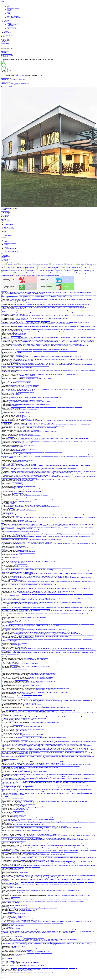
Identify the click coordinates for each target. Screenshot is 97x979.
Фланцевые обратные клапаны (30, 332)
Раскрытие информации (13, 16)
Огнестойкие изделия (18, 964)
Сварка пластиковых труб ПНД (76, 845)
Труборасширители (17, 846)
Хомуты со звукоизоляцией (17, 710)
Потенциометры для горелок (80, 389)
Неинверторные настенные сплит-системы (45, 692)
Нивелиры (38, 878)
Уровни (33, 878)
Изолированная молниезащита (60, 778)
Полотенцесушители (18, 633)
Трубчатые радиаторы (61, 602)
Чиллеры (8, 696)
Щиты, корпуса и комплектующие (28, 748)
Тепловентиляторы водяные (47, 468)
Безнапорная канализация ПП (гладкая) (58, 536)
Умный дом (11, 793)
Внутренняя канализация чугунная (69, 534)
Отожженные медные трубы (25, 505)
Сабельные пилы (49, 875)
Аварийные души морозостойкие (50, 968)
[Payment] (5, 215)
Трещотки (65, 890)
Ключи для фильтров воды (66, 438)
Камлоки (8, 531)
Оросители (10, 958)
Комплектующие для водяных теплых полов (17, 609)
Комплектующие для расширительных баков (36, 495)
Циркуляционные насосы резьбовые (37, 349)
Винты (30, 716)
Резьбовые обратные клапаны (64, 332)
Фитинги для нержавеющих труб (23, 525)
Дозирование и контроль (21, 822)
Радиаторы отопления (19, 602)
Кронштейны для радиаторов (43, 598)
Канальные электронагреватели (26, 486)
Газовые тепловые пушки (41, 479)
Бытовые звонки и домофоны (24, 771)
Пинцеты (9, 927)
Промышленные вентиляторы (63, 472)
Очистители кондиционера (68, 701)
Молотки (9, 894)
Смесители (10, 639)
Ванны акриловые (27, 629)
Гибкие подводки (15, 516)
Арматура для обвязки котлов (72, 581)
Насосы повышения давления (25, 360)
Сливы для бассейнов (18, 811)
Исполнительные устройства (26, 338)
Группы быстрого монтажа (23, 573)
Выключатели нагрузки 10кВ (81, 781)
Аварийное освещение (22, 785)
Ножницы (87, 875)
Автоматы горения (32, 389)
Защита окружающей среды (14, 17)
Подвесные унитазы (27, 630)
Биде (5, 628)
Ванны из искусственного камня (49, 629)
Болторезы (69, 839)
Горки (34, 817)
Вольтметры (40, 774)
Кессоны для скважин (83, 370)
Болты (27, 716)
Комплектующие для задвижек (52, 297)
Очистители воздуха (17, 487)
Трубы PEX (11, 504)
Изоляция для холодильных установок (32, 685)
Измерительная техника (20, 878)
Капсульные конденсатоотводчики (55, 341)
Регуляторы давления (18, 315)
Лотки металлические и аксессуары (66, 742)
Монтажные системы (18, 626)
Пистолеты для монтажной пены (27, 910)
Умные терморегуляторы (74, 793)
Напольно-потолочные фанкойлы (76, 465)
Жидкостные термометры (21, 401)
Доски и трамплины (48, 819)
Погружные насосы (17, 359)
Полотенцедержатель (57, 648)
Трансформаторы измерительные (9, 775)
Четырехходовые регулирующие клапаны (78, 304)
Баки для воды (13, 662)
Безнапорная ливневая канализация (52, 539)
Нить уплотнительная (38, 729)
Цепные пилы (79, 899)
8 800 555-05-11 (5, 42)
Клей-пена (26, 737)
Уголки (60, 716)
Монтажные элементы (19, 716)
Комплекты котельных (19, 559)
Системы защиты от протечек (25, 337)
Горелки (8, 568)
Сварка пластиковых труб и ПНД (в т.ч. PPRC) (38, 845)
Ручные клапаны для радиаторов (82, 322)
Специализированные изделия (25, 637)
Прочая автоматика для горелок (25, 390)
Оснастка (9, 857)
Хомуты (8, 710)
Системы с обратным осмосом (59, 441)
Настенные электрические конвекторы (41, 772)
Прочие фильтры (91, 441)
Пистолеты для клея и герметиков (28, 909)
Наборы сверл (4, 858)
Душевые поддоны (49, 635)
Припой (11, 843)
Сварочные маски (45, 921)
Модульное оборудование (21, 744)
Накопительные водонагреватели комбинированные (31, 590)
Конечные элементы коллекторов (61, 454)
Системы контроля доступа (51, 767)
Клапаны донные (7, 544)
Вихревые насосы (15, 353)
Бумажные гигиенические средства (61, 939)
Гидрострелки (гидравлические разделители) (74, 573)
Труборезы (10, 838)
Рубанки (24, 916)
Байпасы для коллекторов (34, 456)
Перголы (34, 830)
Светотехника (12, 785)
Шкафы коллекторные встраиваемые (34, 452)
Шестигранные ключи (41, 890)
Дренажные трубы (28, 660)
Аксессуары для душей (38, 824)
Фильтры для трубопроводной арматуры (33, 340)
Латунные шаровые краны (70, 292)
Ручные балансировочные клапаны (39, 312)
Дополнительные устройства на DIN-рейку (29, 745)
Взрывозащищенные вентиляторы (76, 471)
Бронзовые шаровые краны (84, 292)
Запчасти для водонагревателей (13, 595)
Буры (27, 857)
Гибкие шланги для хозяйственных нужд (48, 517)
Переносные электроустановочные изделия (76, 751)
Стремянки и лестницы (70, 901)
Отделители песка (16, 667)
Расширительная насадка (67, 847)
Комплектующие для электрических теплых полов (19, 611)
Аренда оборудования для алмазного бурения (82, 944)
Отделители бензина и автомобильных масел (37, 666)
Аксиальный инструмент (21, 847)
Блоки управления (65, 817)
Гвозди (7, 906)
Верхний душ (65, 652)
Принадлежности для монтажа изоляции (33, 686)
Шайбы (64, 716)
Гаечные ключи (50, 835)
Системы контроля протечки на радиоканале (44, 337)
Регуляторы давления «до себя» (73, 315)
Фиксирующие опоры (48, 711)
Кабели (23, 740)
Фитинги (9, 524)
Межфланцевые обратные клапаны (47, 332)
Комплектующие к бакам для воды (29, 663)
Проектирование (11, 25)
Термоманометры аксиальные (28, 404)
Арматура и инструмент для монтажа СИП (39, 741)
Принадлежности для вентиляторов (33, 472)
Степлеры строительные (20, 905)
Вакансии (9, 9)
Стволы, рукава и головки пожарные (30, 962)
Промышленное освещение (8, 786)
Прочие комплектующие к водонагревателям (70, 594)
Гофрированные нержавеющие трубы (49, 506)
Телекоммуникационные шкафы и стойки (68, 766)
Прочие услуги (13, 947)
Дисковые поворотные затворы (26, 295)
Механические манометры (35, 400)
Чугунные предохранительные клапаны (85, 329)
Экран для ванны (62, 629)
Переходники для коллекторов (85, 456)
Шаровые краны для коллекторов (79, 454)
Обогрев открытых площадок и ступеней (32, 792)
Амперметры (33, 774)
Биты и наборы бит (21, 857)
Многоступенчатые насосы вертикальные (64, 363)
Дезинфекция (12, 826)
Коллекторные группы (19, 450)
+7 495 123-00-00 (5, 39)
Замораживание (14, 883)
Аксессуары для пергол (43, 830)
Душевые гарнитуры (56, 652)
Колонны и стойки (44, 751)
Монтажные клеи (53, 737)
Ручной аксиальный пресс (35, 847)
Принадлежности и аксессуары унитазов (57, 630)
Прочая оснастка (91, 857)
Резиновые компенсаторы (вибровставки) (28, 345)
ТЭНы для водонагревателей (50, 594)
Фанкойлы (10, 465)
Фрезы (69, 857)
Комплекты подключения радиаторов (61, 598)
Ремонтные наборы (17, 733)
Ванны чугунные (36, 629)
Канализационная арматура (23, 543)
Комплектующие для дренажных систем (43, 660)
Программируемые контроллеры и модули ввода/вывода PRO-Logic (64, 420)
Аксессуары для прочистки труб (74, 879)
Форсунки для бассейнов (21, 809)
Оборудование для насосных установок (71, 356)
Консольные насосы (17, 357)
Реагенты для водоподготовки (25, 442)
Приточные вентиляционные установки (42, 473)
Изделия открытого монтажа (57, 751)
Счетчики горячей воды (24, 397)
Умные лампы (21, 794)
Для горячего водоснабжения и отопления (26, 514)
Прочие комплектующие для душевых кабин (58, 636)
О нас (8, 5)
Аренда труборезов (29, 942)
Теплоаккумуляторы (17, 592)
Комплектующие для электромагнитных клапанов (27, 327)
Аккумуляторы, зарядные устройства (30, 882)
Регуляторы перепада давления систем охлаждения (41, 681)
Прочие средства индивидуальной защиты (29, 867)
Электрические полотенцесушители (48, 633)
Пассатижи (56, 839)
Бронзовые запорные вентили (41, 299)
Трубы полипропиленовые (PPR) (27, 499)
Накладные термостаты (33, 385)
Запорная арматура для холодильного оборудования (42, 673)
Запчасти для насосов (18, 368)
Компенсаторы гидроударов (61, 345)
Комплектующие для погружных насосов (81, 359)
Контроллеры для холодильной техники (33, 682)
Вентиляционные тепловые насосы (63, 577)
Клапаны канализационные (67, 543)
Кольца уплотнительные (20, 730)
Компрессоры (12, 918)
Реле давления (38, 364)
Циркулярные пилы (40, 875)
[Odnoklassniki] (4, 258)
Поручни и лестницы (18, 816)
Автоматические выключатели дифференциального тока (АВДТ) (45, 744)
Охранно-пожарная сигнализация (34, 767)
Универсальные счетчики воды (52, 397)
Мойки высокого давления (15, 901)
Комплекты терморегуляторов (41, 323)
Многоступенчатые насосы (23, 363)
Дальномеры (44, 878)
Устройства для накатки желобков (28, 893)
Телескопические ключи (17, 837)
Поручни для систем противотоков (22, 819)
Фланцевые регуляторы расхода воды (57, 318)
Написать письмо (12, 213)
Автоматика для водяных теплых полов (34, 607)
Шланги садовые (15, 517)
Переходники (31, 786)
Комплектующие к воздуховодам (27, 464)
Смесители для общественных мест (47, 639)
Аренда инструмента (12, 28)
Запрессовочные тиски (80, 847)
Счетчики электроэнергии (88, 774)
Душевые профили (42, 636)
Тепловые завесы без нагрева (88, 476)
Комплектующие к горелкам (54, 568)
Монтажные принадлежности (25, 547)
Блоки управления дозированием (86, 822)
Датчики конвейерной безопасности (30, 430)
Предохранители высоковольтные (41, 782)
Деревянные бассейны (19, 812)
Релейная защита (66, 782)
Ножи (6, 888)
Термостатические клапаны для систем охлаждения (41, 674)
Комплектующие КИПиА (21, 424)
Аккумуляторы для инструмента (48, 882)
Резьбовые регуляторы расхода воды (37, 318)
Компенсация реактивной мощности (26, 789)
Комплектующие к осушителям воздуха (32, 484)
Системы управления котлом (48, 387)
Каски (67, 884)
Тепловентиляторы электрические (31, 468)
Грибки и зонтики (55, 817)
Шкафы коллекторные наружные (53, 452)
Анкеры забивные (27, 712)
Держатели (74, 939)
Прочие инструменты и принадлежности (33, 873)
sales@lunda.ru (4, 37)
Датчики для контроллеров (23, 382)
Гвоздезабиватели (15, 902)
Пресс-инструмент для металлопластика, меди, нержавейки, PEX (53, 850)
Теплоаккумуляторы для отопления (32, 592)
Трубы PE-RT (12, 502)
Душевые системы (16, 652)
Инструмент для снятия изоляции (44, 755)
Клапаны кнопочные (63, 424)
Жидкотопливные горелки (17, 568)
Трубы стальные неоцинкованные (28, 510)
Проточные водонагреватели (24, 591)
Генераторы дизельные (20, 908)
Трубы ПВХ (11, 513)
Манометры (11, 400)
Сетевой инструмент (73, 856)
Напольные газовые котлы (24, 561)
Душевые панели (45, 652)
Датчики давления (16, 408)
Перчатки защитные (52, 865)
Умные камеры (54, 793)
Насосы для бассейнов (55, 828)
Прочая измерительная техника (65, 878)
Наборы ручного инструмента (54, 890)
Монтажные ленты (41, 716)
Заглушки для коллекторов (21, 456)
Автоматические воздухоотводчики (45, 344)
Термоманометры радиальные (43, 404)
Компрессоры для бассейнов (49, 827)
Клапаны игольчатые (34, 424)
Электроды (53, 921)
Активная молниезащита (24, 778)
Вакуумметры (12, 403)
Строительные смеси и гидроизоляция (32, 726)
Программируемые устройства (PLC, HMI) (35, 420)
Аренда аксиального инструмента (15, 943)
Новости (9, 13)
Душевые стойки (36, 652)
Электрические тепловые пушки (56, 479)
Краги (39, 921)
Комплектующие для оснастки (79, 857)
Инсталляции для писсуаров (35, 624)
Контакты (6, 29)
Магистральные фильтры (34, 441)
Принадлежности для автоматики (28, 386)
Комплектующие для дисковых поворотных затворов (26, 296)
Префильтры (45, 828)
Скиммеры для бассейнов (21, 808)
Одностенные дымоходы (31, 576)
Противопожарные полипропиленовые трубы (38, 951)
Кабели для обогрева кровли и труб (80, 613)
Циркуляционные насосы (21, 349)
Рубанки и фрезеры (17, 916)
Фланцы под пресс (88, 527)
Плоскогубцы (49, 839)
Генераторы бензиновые (32, 908)
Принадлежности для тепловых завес (27, 478)
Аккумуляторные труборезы (41, 838)
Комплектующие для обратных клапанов (83, 332)
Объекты (9, 10)
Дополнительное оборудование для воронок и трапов (30, 542)
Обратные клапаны (17, 332)
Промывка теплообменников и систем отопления (40, 378)
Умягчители (11, 437)
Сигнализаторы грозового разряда (17, 779)
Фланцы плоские (15, 527)
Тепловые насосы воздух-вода (45, 577)
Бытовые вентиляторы (49, 472)
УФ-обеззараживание (21, 826)
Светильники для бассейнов (36, 801)
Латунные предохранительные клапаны (43, 329)
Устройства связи (15, 411)
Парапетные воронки (76, 540)
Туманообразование (17, 820)
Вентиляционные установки (24, 473)
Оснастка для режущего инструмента (57, 857)
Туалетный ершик (14, 651)
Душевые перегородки (22, 636)
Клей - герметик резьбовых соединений (32, 734)
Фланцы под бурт (57, 527)
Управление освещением (21, 786)
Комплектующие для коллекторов (28, 454)
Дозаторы (30, 822)
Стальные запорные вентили (72, 299)
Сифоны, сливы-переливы (82, 543)
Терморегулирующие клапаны (25, 671)
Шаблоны (64, 777)
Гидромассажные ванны (15, 629)
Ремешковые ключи (6, 837)
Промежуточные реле (48, 418)
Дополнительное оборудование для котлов (12, 583)
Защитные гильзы (74, 424)
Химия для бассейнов (18, 798)
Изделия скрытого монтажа (68, 749)
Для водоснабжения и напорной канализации (49, 514)
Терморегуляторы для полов (77, 610)
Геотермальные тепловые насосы (28, 577)
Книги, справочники (18, 868)
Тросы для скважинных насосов (69, 370)
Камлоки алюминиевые (17, 531)
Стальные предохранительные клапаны (64, 329)
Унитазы (8, 630)
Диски (31, 857)
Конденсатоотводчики (19, 341)
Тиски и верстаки (15, 897)
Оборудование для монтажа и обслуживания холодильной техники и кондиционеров (68, 895)
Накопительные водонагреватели (27, 588)
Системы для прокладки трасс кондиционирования (24, 701)
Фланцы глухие (66, 527)
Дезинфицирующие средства (83, 865)
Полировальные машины (21, 872)
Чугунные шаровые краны (40, 292)
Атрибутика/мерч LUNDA (25, 940)
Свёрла (14, 857)
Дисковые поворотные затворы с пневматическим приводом (56, 296)
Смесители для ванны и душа (64, 639)
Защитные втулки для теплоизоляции (51, 456)
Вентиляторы (12, 471)
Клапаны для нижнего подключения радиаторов (60, 322)
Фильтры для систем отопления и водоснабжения (57, 340)
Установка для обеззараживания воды (31, 435)
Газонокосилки (71, 899)
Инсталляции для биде (22, 624)
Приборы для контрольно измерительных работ (24, 756)
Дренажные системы (18, 660)
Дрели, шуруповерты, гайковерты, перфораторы (39, 856)
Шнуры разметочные (48, 860)
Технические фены (16, 914)
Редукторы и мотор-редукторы (26, 392)
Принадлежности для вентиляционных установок (26, 475)
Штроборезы (11, 898)
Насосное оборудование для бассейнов (32, 828)
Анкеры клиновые (56, 712)
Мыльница (49, 648)
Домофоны (35, 771)
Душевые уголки (11, 636)
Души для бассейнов (18, 824)
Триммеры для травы (25, 899)
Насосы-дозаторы (55, 822)
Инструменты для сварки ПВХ (26, 800)
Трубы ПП (10, 512)
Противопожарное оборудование (51, 543)
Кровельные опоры (17, 715)
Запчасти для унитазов (74, 630)
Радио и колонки (15, 903)
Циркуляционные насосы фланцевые (57, 349)
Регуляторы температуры (21, 319)
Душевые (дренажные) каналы (8, 542)
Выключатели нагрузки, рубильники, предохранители (76, 787)
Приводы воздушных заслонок (26, 460)
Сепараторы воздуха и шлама (62, 344)
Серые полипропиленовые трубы (62, 499)
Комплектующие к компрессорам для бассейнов (69, 827)
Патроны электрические (35, 785)
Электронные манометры (21, 400)
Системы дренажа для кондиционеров (82, 700)
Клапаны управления (79, 438)
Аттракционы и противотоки (24, 817)
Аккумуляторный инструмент (60, 856)
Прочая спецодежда (75, 884)
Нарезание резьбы (15, 864)
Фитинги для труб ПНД (38, 525)
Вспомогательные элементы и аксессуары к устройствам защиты (53, 789)
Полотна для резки (42, 857)
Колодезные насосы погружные (52, 359)
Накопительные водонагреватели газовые (73, 588)
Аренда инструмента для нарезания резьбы (44, 944)
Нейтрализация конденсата (44, 583)
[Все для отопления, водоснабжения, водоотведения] (2, 1)
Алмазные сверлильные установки (21, 863)
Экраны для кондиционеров (23, 693)
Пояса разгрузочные (30, 884)
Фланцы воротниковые (26, 527)
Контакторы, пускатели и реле (8, 789)
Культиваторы (86, 899)
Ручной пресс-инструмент (56, 852)
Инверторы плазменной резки (29, 921)
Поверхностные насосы (20, 355)
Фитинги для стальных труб (69, 525)
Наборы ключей (68, 835)
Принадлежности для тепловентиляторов (65, 468)
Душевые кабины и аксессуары (26, 635)
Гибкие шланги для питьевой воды (29, 517)
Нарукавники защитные (64, 865)
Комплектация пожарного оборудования (33, 965)
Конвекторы (11, 603)
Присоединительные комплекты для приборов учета (52, 426)
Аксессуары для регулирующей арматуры (60, 323)
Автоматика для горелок (21, 389)
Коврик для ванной (78, 650)
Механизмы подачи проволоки (43, 923)
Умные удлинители (12, 794)
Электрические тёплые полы (24, 610)
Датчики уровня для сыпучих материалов (45, 407)
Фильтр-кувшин (83, 441)
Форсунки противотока (37, 819)
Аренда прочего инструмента (62, 944)
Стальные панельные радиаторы (47, 602)
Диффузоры (44, 469)
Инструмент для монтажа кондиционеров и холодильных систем (52, 688)
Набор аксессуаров (24, 650)
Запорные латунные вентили (18, 300)
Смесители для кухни (31, 639)
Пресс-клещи (73, 850)
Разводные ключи (91, 835)
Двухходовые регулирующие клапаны (37, 304)
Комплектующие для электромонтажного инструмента (58, 757)
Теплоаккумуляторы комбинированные (52, 592)
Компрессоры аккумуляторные (24, 918)
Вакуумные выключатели (66, 781)
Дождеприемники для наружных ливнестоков (67, 660)
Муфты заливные (11, 742)
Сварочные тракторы (57, 923)
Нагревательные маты (37, 610)
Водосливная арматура (36, 543)
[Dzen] (4, 260)
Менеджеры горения (67, 389)
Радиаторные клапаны (19, 322)
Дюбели (84, 712)
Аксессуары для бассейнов (23, 813)
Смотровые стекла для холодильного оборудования (41, 677)
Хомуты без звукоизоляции (44, 710)
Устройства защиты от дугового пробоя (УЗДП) (52, 745)
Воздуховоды (12, 463)
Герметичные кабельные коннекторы (59, 741)
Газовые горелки (29, 568)
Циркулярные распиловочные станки (49, 876)
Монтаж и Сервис (11, 27)
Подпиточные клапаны (20, 333)
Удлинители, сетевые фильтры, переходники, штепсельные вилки (22, 751)
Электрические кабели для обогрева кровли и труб (41, 613)
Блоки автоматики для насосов (50, 364)
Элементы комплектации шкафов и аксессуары (77, 748)
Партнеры (6, 20)
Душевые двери (85, 635)
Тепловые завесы (15, 476)
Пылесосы (10, 891)
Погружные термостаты (20, 385)
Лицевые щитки (40, 884)
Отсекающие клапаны (76, 344)
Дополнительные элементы (38, 778)
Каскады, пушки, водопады (43, 817)
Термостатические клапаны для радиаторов (64, 310)
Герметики (10, 727)
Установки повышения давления (52, 356)
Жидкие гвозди (62, 737)
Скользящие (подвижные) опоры (34, 711)
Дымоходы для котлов (19, 576)
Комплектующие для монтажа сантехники (35, 617)
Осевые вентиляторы (90, 471)
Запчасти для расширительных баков (30, 497)
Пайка (6, 843)
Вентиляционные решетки (34, 469)
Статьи (8, 12)
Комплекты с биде (16, 644)
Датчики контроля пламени (45, 389)
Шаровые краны (14, 292)
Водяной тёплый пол (18, 607)
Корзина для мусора (46, 650)
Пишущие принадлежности (36, 860)
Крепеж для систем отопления (25, 719)
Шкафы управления (17, 394)
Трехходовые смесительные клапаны (36, 307)
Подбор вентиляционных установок (49, 475)
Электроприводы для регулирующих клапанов (13, 306)
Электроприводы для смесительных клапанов (12, 308)
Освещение (11, 886)
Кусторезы (64, 899)
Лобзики (82, 875)
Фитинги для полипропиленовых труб (84, 524)
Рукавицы (73, 865)
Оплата (8, 6)
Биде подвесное (20, 628)
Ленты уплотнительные (20, 729)
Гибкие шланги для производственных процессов (72, 517)
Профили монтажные (51, 716)
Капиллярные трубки (6, 426)
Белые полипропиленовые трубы (45, 499)
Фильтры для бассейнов (20, 805)
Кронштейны (12, 721)
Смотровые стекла (16, 347)
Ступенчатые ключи (40, 835)
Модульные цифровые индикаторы (72, 774)
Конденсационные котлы (51, 561)
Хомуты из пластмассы (31, 710)
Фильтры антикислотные (21, 680)
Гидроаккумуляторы (17, 493)
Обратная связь (8, 235)
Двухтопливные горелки (40, 568)
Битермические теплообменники (27, 375)
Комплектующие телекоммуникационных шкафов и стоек (42, 766)
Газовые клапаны (56, 389)
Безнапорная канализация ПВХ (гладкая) (36, 536)
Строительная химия (18, 737)
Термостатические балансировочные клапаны (84, 312)
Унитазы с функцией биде (39, 630)
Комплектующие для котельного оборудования (38, 581)
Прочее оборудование (74, 863)
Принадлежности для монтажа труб (29, 529)
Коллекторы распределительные (27, 449)
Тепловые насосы (15, 577)
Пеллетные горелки (67, 568)
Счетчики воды (14, 397)
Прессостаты (11, 383)
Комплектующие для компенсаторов (78, 345)
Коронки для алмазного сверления (77, 861)
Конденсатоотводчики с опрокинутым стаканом (24, 342)
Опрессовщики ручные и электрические (33, 853)
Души (25, 824)
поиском (39, 75)
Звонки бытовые (43, 771)
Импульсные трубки (84, 424)
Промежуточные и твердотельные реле (32, 418)
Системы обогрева (16, 792)
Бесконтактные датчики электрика (29, 409)
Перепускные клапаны (19, 334)
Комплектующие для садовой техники (41, 901)
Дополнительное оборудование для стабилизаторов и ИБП (47, 761)
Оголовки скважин (38, 370)
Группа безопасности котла (58, 581)
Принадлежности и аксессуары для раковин (36, 620)
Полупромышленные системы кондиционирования (41, 699)
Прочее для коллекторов (7, 457)
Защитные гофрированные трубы (28, 521)
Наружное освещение (84, 785)
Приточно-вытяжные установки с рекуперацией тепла (67, 473)
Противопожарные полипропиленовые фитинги (39, 953)
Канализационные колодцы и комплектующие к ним (14, 538)
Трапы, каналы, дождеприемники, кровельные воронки (45, 540)
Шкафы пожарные (16, 955)
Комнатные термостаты (51, 607)
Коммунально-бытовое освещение (70, 785)
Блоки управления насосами (68, 828)
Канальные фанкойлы (30, 465)
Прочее (69, 777)
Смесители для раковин (19, 639)
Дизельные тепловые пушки (27, 479)
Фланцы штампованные (17, 528)
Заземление (48, 778)
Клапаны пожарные (17, 959)
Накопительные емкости (20, 669)
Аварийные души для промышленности (30, 968)
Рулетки (29, 878)
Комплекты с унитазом (20, 647)
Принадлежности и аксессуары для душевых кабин (67, 635)
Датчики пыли (78, 407)
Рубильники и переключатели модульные (50, 746)
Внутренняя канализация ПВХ (52, 534)
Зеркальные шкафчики (50, 632)
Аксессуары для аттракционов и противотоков (82, 817)
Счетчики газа (13, 398)
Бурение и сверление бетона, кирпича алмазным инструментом (51, 861)
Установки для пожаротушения (26, 950)
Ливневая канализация (19, 539)
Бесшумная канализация (20, 535)
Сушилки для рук (15, 621)
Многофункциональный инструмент (30, 920)
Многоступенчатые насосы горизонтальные (41, 363)
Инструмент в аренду (18, 942)
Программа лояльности (13, 14)
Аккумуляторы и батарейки (23, 763)
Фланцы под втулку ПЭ (77, 527)
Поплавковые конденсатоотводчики (74, 341)
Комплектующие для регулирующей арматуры (38, 321)
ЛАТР (6, 796)
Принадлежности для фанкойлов (58, 465)
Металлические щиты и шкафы (46, 748)
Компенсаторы (13, 345)
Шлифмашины (13, 871)
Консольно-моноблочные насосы (31, 357)
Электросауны (13, 585)
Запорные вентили (16, 299)
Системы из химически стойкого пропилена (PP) (40, 972)
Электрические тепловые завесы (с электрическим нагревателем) (64, 476)
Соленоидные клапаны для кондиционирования (39, 676)
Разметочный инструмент (21, 860)
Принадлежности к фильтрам (24, 438)
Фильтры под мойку (73, 441)
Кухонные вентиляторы (48, 471)
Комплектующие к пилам (16, 876)
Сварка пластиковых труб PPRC (59, 845)
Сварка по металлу (16, 921)
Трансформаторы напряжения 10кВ (80, 782)
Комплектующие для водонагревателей (32, 594)
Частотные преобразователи (23, 381)
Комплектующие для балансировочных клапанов (13, 314)
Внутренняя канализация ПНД (86, 534)
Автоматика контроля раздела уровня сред (35, 659)
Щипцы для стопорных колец (80, 839)
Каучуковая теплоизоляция (23, 550)
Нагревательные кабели (50, 610)
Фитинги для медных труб (7, 525)
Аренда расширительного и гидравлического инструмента (50, 942)
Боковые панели (32, 636)
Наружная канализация (20, 536)
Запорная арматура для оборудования (30, 969)
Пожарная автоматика (19, 954)
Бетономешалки (48, 899)
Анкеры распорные (46, 712)
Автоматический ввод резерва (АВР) (51, 787)
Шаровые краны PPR (17, 293)
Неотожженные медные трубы (40, 505)
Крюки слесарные (15, 928)
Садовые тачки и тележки (37, 899)
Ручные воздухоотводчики (28, 344)
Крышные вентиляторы (35, 471)
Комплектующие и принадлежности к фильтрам (82, 340)
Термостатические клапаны (23, 310)
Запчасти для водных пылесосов (27, 804)
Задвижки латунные (39, 297)
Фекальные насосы (38, 359)
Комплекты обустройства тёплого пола (40, 609)
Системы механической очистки (27, 445)
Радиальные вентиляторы (17, 472)
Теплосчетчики (14, 405)
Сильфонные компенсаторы (46, 345)
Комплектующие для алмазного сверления (41, 863)
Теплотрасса (11, 514)
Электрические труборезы (73, 838)
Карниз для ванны (68, 648)
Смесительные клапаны (20, 307)
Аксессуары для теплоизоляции (26, 555)
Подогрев (9, 823)
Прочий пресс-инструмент (71, 852)
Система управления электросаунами (26, 585)
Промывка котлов (15, 584)
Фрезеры (29, 916)
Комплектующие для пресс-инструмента (21, 852)
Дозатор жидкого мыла (12, 650)
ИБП (5, 760)
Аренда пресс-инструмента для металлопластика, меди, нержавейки (67, 943)
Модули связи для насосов (11, 366)
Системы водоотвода (88, 540)
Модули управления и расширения (10, 338)
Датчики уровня (14, 407)
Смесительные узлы (17, 482)
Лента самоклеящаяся (18, 554)
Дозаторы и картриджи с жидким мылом (33, 938)
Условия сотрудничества (13, 8)
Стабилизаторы (14, 759)
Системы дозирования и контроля (69, 822)
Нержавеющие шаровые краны (55, 292)
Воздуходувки (4, 901)
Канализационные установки (24, 351)
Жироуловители (14, 665)
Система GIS (14, 625)
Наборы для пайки (52, 843)
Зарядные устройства (63, 882)
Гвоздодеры (11, 924)
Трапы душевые (49, 542)
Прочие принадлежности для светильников (75, 801)
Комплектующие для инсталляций (27, 625)
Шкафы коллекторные (19, 452)
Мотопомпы (11, 912)
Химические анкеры (76, 712)
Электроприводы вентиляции (25, 480)
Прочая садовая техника (57, 901)
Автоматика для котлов (20, 387)
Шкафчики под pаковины (37, 632)
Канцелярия (35, 940)
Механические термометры (35, 401)
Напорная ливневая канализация (34, 539)
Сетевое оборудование (19, 768)
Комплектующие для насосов (24, 367)
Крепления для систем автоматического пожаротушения (45, 722)
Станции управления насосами (26, 366)
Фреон (70, 700)
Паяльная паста (17, 843)
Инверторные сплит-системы (25, 692)
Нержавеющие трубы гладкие (31, 506)
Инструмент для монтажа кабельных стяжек (32, 757)
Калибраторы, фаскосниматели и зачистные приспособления (49, 854)
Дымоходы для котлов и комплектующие (61, 576)
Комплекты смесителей (20, 641)
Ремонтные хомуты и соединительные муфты (63, 710)
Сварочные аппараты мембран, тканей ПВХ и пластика (45, 834)
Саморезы (38, 718)
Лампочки (44, 785)
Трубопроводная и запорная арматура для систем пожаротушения (53, 949)
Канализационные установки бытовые (43, 351)
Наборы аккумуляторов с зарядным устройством (81, 882)
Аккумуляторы (40, 763)
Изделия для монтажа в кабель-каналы (50, 749)
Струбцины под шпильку (12, 718)
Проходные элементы (44, 489)
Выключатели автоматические (70, 744)
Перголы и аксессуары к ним (24, 830)
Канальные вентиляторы (22, 471)
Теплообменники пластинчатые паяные (45, 374)
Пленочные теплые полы (62, 610)
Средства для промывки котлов (29, 584)
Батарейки (33, 763)
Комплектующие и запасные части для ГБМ (20, 574)
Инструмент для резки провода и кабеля (64, 755)
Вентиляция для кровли (20, 489)
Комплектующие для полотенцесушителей (69, 633)
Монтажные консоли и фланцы (27, 718)
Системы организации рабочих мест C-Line (45, 742)
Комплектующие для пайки (64, 843)
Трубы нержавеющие (18, 506)
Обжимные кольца (5, 852)
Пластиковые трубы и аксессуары (25, 742)
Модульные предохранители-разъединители (16, 746)
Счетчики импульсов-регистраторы (29, 428)
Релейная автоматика (18, 415)
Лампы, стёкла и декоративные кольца (54, 801)
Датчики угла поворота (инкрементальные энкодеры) (43, 431)
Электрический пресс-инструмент (41, 852)
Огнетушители (13, 961)
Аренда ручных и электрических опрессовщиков (37, 943)
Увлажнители (9, 475)
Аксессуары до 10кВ (54, 781)
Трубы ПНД (11, 508)
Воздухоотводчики (16, 344)
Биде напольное (11, 628)
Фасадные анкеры (66, 712)
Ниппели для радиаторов (77, 598)
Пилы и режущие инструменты (26, 875)
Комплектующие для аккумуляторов (53, 763)
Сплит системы (14, 692)
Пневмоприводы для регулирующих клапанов (37, 306)
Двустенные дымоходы (44, 576)
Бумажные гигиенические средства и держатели (39, 939)
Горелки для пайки (26, 843)
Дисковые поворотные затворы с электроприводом (70, 295)
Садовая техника (15, 899)
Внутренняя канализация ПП (35, 534)
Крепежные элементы (73, 778)
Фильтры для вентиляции (21, 461)
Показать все (4, 291)
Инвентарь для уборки (44, 940)
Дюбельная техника (17, 712)
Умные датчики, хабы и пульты (42, 793)
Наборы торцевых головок (80, 835)
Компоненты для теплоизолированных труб (72, 514)
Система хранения (16, 887)
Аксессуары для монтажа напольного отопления (70, 607)
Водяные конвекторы (35, 603)
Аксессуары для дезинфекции (59, 826)
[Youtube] (5, 259)
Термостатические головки (8, 323)
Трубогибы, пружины (18, 842)
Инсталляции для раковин (64, 624)
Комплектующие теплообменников (29, 377)
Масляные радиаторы (18, 605)
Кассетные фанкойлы (18, 465)
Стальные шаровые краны (26, 292)
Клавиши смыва (55, 625)
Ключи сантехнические (20, 835)
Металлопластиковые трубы (23, 501)
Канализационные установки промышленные (65, 351)
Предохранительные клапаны (25, 329)
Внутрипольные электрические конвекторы (83, 772)
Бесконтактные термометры (50, 401)
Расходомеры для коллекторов (69, 456)
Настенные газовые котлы (38, 561)
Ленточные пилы (5, 876)
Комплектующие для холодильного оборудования (40, 678)
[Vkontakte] (4, 255)
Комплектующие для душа (87, 652)
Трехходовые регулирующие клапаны (57, 304)
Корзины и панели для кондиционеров (32, 695)
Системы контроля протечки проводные (66, 337)
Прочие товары (14, 940)
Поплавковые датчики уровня (26, 407)
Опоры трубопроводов (19, 711)
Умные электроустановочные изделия (24, 793)
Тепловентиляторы (17, 468)
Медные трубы (13, 505)
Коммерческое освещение (53, 785)
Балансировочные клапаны (23, 312)
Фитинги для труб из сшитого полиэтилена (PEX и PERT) (37, 524)
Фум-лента (29, 729)
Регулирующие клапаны (20, 304)
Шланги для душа (13, 654)
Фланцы (8, 527)
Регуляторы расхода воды (21, 318)
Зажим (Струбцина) (17, 917)
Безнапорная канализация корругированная (79, 536)
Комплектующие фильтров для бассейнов (34, 807)
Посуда (56, 940)
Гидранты (9, 957)
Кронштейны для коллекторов (45, 454)
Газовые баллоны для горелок (39, 843)
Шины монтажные (71, 716)
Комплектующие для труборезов (57, 838)
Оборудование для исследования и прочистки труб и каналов (50, 879)
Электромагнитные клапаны (24, 326)
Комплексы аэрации (17, 446)
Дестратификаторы (6, 472)
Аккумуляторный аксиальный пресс (51, 847)
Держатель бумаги (41, 648)
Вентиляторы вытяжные (60, 471)
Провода (27, 740)
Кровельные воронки (65, 540)
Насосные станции (16, 352)
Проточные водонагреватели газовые (65, 591)
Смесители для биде (77, 639)
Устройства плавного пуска (42, 366)
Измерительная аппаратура (23, 774)
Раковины (9, 615)
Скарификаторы (57, 899)
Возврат (6, 233)
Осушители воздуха (17, 483)
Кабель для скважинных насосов (51, 370)
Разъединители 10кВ (56, 782)
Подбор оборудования (12, 24)
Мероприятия (7, 32)
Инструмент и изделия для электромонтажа (35, 777)
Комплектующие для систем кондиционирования (40, 700)
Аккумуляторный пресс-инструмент (86, 850)
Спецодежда (11, 884)
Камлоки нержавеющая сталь (31, 531)
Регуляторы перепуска (46, 315)
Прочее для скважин (11, 371)
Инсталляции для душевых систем (80, 624)
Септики (8, 656)
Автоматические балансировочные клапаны (60, 312)
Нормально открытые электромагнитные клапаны (71, 326)
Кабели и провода (15, 740)
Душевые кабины (39, 635)
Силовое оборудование (20, 787)
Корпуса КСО (7, 782)
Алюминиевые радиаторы (31, 602)
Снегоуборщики (80, 901)
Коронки (35, 857)
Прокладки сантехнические (23, 731)
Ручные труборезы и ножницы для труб (23, 838)
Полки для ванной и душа (80, 648)
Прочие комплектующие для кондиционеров (49, 701)
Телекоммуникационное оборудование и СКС (38, 764)
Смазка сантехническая (20, 546)
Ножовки (92, 875)
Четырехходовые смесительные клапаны (56, 307)
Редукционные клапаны (59, 315)
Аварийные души (15, 968)
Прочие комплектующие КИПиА (20, 426)
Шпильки (78, 716)
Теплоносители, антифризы (88, 581)
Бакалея (52, 940)
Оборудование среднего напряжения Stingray (36, 781)
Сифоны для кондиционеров (60, 700)
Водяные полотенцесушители (31, 633)
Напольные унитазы (16, 630)
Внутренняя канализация (21, 534)
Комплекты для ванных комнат (26, 645)
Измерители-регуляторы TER (24, 416)
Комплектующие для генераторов (48, 908)
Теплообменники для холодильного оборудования (41, 689)
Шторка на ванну (87, 650)
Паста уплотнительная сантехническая (32, 736)
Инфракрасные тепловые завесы (9, 478)
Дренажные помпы (6, 701)
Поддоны (29, 824)
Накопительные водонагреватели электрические (49, 588)
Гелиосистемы (13, 579)
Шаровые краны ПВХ (6, 293)
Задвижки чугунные (28, 297)
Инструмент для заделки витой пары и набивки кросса (73, 756)
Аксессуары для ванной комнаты (27, 648)
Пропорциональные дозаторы (25, 434)
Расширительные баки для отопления (31, 491)
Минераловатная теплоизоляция (27, 553)
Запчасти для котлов (17, 580)
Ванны (7, 629)
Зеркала (58, 632)
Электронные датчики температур (28, 419)
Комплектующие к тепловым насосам (82, 577)
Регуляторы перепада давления (32, 315)
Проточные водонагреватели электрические (43, 591)
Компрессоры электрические (39, 918)
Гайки (34, 716)
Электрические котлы (18, 562)
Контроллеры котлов (11, 390)
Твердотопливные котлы (21, 564)
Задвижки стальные (17, 297)
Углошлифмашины (16, 869)
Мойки (7, 618)
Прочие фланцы (28, 528)
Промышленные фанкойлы (43, 465)
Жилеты (23, 884)
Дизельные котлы (15, 565)
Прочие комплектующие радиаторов (45, 599)
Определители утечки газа (30, 583)
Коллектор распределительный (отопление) (51, 573)
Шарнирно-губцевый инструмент (28, 839)
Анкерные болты (36, 712)
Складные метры (52, 878)
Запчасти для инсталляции (43, 625)
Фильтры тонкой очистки (21, 441)
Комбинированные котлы (21, 566)
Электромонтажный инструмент (27, 755)
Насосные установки (18, 356)
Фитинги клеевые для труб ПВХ (53, 525)
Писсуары (9, 622)
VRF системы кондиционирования (29, 703)
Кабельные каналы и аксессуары (78, 741)
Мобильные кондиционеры (23, 697)
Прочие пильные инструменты (31, 876)
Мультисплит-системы (62, 692)
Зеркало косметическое (35, 650)
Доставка (9, 23)
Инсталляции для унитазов (50, 624)
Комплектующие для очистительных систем (36, 658)
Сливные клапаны (16, 336)
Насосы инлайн (14, 362)
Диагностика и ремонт (19, 946)
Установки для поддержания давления (34, 356)
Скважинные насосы (27, 359)
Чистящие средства (17, 936)
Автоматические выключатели (34, 787)
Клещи (39, 839)
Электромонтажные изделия (54, 777)
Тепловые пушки (15, 479)
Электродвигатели (16, 393)
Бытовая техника (15, 832)
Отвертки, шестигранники (22, 890)
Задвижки (9, 297)
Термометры (11, 401)
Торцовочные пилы (59, 875)
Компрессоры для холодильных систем (32, 684)
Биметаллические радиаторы (74, 602)
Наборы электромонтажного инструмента (48, 756)
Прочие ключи (36, 837)
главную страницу (21, 75)
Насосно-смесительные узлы (24, 453)
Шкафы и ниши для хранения (68, 632)
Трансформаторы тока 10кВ (8, 783)
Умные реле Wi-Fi (63, 793)
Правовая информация (6, 220)
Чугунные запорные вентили (57, 299)
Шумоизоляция (14, 557)
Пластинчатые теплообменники (26, 374)
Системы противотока (6, 819)
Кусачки (43, 839)
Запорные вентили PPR (28, 299)
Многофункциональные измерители (53, 774)
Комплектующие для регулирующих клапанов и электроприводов (66, 306)
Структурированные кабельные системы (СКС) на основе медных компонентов (70, 764)
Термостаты (11, 385)
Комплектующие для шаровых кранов (33, 293)
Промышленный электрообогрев (78, 792)
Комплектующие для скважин (25, 370)
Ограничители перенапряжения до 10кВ (22, 782)
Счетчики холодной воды (37, 397)
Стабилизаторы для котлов (33, 387)
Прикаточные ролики (18, 925)
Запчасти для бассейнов (20, 815)
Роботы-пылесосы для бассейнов (27, 802)
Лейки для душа (5, 654)
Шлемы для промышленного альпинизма (55, 884)
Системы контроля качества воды (41, 822)
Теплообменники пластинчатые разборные (67, 374)
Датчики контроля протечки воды (86, 337)
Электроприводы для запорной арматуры (34, 301)
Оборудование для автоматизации (28, 770)
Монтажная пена (44, 737)
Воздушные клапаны (53, 469)
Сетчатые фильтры (46, 441)
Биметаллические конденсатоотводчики (35, 341)
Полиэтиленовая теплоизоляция (26, 551)
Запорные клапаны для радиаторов (24, 323)
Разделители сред (34, 426)
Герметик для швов (34, 737)
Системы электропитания (21, 413)
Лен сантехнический (18, 725)
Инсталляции (12, 624)
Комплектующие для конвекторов (28, 600)
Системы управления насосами (26, 364)
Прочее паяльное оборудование (80, 843)
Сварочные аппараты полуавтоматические (24, 923)
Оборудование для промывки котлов (46, 584)
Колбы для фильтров (21, 439)
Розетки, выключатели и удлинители (30, 749)
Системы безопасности (20, 767)
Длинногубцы (62, 839)
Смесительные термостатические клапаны (42, 310)
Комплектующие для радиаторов (27, 598)
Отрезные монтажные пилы (72, 875)
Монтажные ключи (59, 835)
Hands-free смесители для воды (26, 970)
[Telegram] (5, 253)
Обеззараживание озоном (34, 826)
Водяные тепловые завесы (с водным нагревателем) (33, 476)
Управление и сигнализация (23, 412)
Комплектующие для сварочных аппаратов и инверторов (71, 921)
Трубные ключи (30, 835)
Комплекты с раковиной (20, 643)
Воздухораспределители (20, 469)
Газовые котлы (13, 561)
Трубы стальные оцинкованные (26, 509)
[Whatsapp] (6, 256)
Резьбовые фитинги (17, 524)
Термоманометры (15, 404)
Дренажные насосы (65, 359)
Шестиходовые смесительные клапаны (78, 307)
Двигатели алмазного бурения (60, 863)
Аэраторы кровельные (32, 489)
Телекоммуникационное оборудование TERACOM (14, 766)
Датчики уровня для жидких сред (65, 407)
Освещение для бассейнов (22, 801)
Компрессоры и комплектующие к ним (32, 827)
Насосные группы (34, 573)
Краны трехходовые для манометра (49, 424)
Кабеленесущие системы (21, 741)
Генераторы (11, 908)
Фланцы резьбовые (37, 527)
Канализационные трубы (21, 520)
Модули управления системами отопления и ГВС (40, 423)
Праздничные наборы (73, 890)
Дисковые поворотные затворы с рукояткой (46, 295)
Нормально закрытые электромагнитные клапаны (45, 326)
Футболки (17, 884)
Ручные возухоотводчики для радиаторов (24, 599)
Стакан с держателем (66, 650)
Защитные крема (13, 867)
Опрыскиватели (26, 901)
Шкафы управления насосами (85, 364)
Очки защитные (42, 865)
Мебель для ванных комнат (23, 632)
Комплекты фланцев (47, 527)
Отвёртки (32, 890)
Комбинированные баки (20, 494)
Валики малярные (15, 933)
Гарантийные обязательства (14, 18)
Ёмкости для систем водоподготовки (36, 439)
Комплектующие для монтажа (62, 613)
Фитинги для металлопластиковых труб (63, 524)
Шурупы (43, 718)
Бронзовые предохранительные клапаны (11, 330)
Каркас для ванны (56, 650)
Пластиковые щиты (59, 748)
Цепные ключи (28, 837)
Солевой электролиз (46, 826)
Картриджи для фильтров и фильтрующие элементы (45, 438)
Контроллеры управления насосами (68, 364)
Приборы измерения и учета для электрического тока (43, 427)
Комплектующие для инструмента (17, 841)
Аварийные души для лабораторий (68, 968)
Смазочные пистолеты (19, 913)
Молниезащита (13, 778)
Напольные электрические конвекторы (61, 772)
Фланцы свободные (6, 528)
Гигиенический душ (74, 652)
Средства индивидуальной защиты (29, 865)
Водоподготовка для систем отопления (32, 443)
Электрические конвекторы (22, 603)
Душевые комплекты (26, 652)
